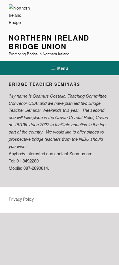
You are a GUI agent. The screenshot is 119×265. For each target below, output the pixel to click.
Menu (62, 68)
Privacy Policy (21, 199)
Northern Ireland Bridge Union (49, 42)
